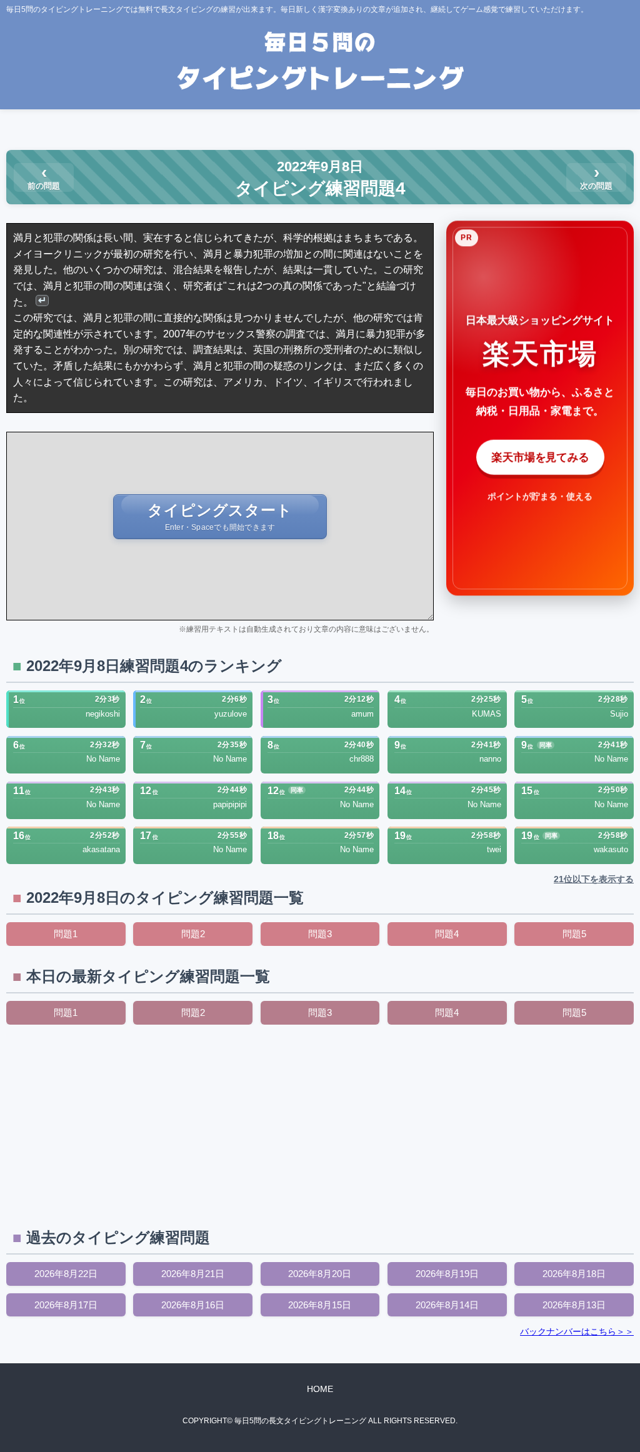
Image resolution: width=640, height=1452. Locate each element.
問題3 (320, 933)
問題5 (574, 933)
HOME (320, 1389)
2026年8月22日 (66, 1273)
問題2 (193, 933)
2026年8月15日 (319, 1305)
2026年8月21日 (192, 1273)
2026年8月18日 (574, 1273)
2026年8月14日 (447, 1305)
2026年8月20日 (319, 1273)
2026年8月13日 (574, 1305)
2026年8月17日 (66, 1305)
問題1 (66, 933)
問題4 (447, 933)
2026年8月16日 (192, 1305)
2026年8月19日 (447, 1273)
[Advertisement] (320, 1124)
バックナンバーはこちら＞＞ (577, 1331)
